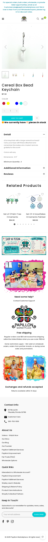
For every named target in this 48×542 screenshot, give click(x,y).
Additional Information (17, 167)
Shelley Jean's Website (11, 483)
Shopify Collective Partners (12, 494)
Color (5, 99)
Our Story (5, 439)
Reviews (8, 173)
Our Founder (7, 446)
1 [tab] (14, 224)
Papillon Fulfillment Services (13, 450)
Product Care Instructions (12, 490)
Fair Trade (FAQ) (8, 457)
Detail (7, 134)
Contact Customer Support (24, 301)
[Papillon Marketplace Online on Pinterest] (7, 522)
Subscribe (39, 514)
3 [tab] (20, 224)
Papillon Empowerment (11, 453)
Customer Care (14, 417)
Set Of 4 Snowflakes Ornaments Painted (35, 215)
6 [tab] (28, 224)
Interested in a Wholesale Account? (16, 472)
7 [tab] (31, 224)
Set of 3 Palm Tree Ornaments (12, 215)
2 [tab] (17, 224)
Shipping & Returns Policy (12, 487)
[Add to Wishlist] (36, 118)
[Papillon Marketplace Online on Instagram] (12, 522)
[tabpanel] (12, 206)
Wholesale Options (9, 460)
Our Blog (5, 442)
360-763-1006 (13, 421)
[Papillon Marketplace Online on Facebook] (3, 522)
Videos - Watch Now (10, 435)
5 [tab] (25, 224)
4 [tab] (23, 224)
